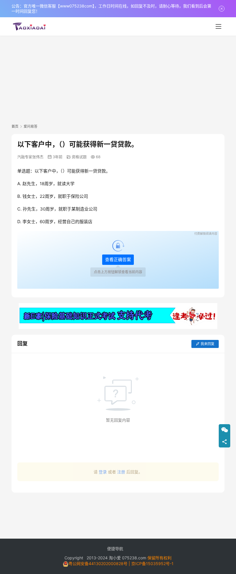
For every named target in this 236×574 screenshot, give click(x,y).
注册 (121, 471)
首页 (15, 126)
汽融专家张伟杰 (30, 156)
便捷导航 (115, 548)
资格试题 (79, 156)
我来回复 (207, 344)
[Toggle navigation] (218, 26)
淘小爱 (115, 557)
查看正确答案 (118, 259)
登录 (103, 471)
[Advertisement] (118, 79)
